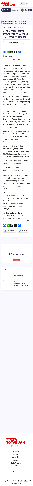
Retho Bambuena (13, 42)
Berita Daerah (9, 18)
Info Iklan (16, 454)
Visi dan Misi (16, 457)
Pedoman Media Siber (16, 466)
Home (2, 18)
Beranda (16, 472)
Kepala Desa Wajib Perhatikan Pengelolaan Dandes (21, 285)
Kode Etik (16, 469)
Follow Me (16, 260)
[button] (22, 3)
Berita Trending (16, 463)
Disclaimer (16, 451)
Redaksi (15, 460)
